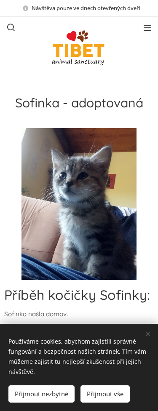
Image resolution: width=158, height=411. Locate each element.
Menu (147, 27)
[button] (11, 27)
